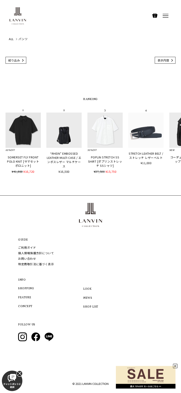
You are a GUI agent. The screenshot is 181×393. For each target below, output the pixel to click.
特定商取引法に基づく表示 (36, 264)
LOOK (87, 289)
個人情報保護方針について (36, 253)
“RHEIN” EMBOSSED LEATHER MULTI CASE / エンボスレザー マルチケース (64, 159)
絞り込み (14, 60)
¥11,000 (146, 163)
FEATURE (24, 298)
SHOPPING (26, 289)
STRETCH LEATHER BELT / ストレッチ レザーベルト (146, 155)
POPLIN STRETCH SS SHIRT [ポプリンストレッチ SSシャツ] (105, 161)
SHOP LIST (90, 307)
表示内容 (163, 60)
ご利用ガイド (27, 247)
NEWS (87, 298)
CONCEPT (25, 306)
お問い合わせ (27, 258)
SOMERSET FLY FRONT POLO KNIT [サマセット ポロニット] (23, 161)
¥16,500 (64, 171)
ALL (11, 39)
